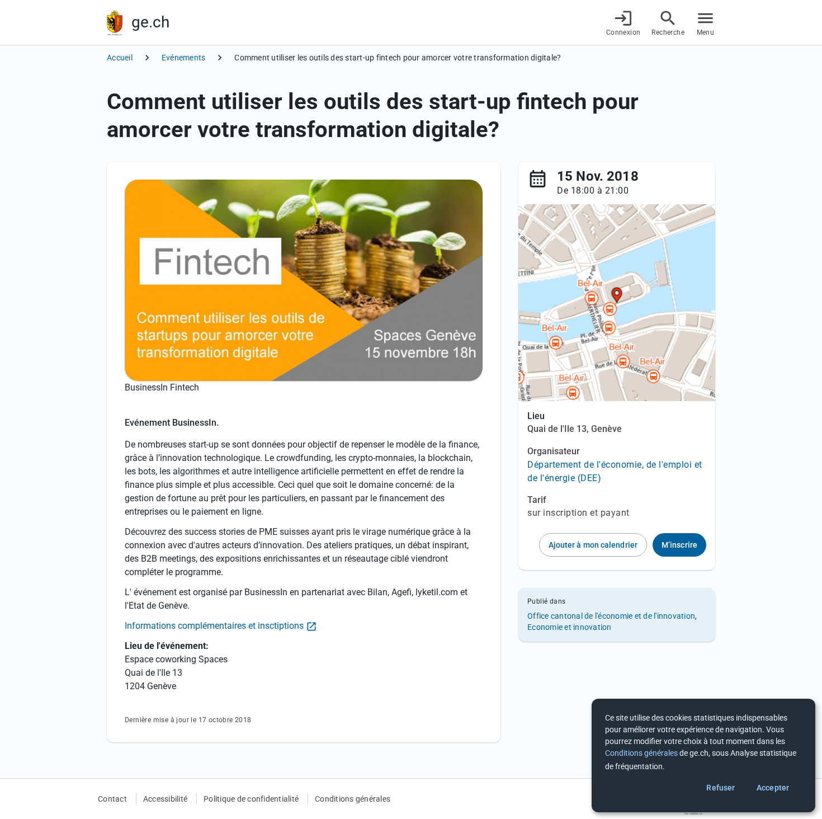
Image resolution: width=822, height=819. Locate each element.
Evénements (184, 57)
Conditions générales (352, 798)
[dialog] (703, 755)
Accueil (120, 57)
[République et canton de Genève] (114, 22)
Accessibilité (165, 798)
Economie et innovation (569, 627)
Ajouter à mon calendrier (593, 544)
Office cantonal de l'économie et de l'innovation (611, 615)
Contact (112, 798)
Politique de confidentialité (251, 798)
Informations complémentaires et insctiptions (214, 625)
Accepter (773, 787)
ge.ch (150, 22)
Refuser (720, 787)
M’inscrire (679, 544)
